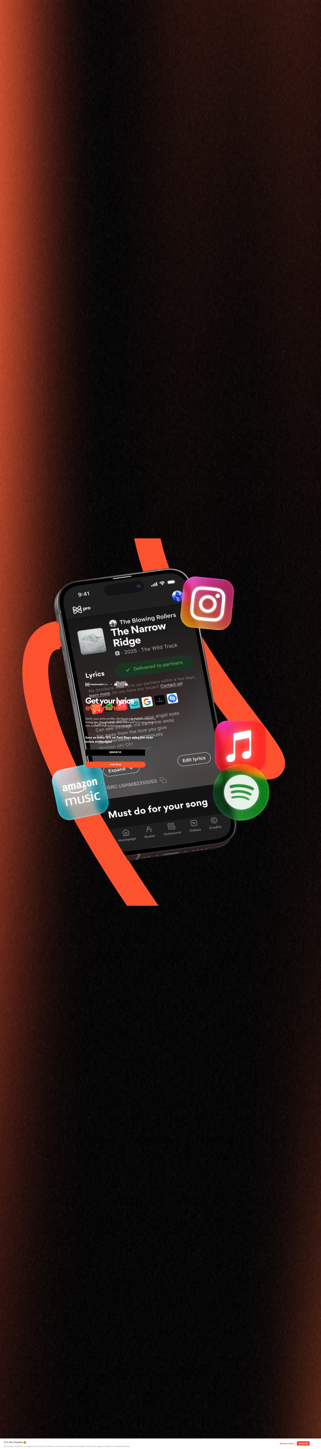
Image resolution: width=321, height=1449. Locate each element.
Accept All (303, 1443)
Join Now (115, 764)
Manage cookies (287, 1443)
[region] (160, 1443)
